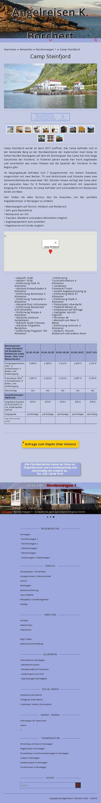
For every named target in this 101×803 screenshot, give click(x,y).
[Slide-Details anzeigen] (50, 498)
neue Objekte (26, 594)
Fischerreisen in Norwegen (33, 767)
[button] (50, 251)
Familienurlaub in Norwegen (33, 762)
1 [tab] (47, 517)
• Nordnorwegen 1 (29, 539)
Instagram (31, 699)
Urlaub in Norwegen (30, 758)
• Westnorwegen (28, 552)
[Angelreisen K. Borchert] (50, 19)
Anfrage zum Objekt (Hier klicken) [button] (50, 444)
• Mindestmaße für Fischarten (34, 669)
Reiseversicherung (29, 590)
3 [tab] (53, 517)
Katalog (23, 604)
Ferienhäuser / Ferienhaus (33, 571)
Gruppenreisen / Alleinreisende (35, 576)
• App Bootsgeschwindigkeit (33, 678)
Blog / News (26, 639)
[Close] (55, 243)
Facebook (31, 695)
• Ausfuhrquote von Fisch (32, 674)
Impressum (25, 629)
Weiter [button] (98, 498)
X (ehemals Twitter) (35, 704)
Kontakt (24, 620)
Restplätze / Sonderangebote (34, 599)
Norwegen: (25, 534)
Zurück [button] (3, 498)
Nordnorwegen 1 (46, 49)
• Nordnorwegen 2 (29, 543)
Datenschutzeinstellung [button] (31, 643)
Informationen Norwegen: (32, 660)
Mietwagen (25, 585)
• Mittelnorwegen (28, 548)
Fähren (23, 580)
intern (23, 725)
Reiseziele (26, 49)
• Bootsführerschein (29, 664)
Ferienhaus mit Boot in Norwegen (36, 744)
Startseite (10, 49)
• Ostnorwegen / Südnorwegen (35, 557)
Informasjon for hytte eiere (33, 720)
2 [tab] (50, 517)
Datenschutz (26, 625)
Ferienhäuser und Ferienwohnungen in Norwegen (44, 753)
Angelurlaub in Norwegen (32, 748)
